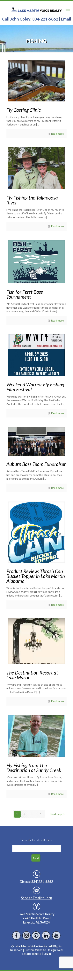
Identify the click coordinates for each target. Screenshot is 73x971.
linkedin (46, 935)
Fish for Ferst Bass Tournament (24, 294)
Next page (56, 814)
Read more (57, 133)
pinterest (36, 935)
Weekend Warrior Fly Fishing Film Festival (35, 387)
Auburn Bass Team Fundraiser (36, 464)
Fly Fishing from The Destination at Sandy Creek (33, 767)
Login (47, 953)
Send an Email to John (36, 898)
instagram (26, 935)
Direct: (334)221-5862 (36, 882)
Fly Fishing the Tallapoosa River (32, 200)
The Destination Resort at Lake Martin (32, 675)
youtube (56, 935)
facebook (16, 935)
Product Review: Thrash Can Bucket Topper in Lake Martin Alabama (35, 576)
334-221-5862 (45, 18)
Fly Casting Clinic (23, 110)
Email (66, 18)
